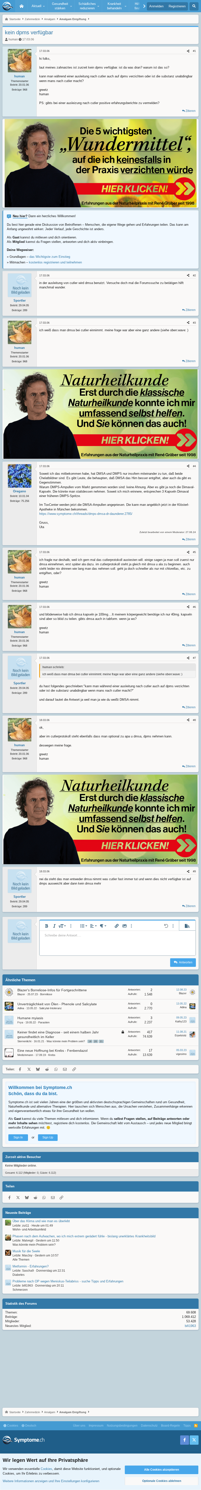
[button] (37, 6)
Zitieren (191, 111)
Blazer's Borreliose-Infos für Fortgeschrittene (52, 990)
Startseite (21, 6)
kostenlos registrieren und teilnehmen (55, 262)
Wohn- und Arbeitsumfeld (29, 1229)
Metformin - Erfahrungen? (31, 1266)
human (13, 39)
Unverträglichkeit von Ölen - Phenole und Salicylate (57, 1004)
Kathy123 (181, 1021)
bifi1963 (190, 1326)
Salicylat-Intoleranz (50, 1008)
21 (101, 1041)
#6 (194, 606)
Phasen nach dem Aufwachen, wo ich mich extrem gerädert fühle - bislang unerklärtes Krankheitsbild (84, 1236)
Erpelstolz (181, 1035)
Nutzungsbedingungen (122, 1425)
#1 (194, 50)
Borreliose (46, 994)
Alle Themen (21, 1259)
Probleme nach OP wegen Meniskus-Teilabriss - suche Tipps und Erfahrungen (68, 1281)
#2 (194, 275)
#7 (194, 657)
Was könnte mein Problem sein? (66, 1041)
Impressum (96, 1425)
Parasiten (44, 1022)
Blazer (21, 994)
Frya (20, 1022)
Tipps (187, 1425)
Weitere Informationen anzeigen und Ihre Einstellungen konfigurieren (51, 1481)
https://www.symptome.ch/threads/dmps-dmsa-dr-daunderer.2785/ (85, 514)
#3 (194, 322)
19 (89, 1041)
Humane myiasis (30, 1018)
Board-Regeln (170, 1425)
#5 (194, 552)
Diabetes (19, 1275)
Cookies (12, 1425)
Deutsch (30, 1425)
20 (95, 1041)
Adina (20, 1008)
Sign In (18, 1137)
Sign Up (47, 1137)
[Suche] (194, 6)
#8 (194, 720)
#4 (194, 466)
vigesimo (181, 1053)
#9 (194, 871)
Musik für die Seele (26, 1251)
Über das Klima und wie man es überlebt (41, 1221)
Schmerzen (20, 1289)
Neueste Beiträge (18, 1213)
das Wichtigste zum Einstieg (49, 257)
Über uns (79, 1425)
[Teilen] (188, 51)
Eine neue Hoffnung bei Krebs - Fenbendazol (52, 1050)
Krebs (51, 1054)
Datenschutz (149, 1425)
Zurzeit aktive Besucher (23, 1157)
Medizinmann (25, 1054)
